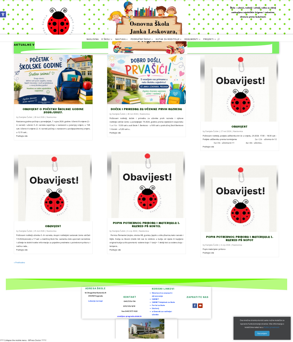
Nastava (120, 39)
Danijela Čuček (25, 117)
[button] (3, 14)
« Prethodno (19, 262)
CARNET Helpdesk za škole (163, 302)
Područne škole (141, 39)
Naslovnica (51, 117)
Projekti (208, 39)
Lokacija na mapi (95, 301)
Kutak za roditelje (167, 39)
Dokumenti (191, 39)
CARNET (155, 299)
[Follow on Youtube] (200, 305)
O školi (105, 39)
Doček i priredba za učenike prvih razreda (146, 109)
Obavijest (53, 226)
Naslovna (93, 39)
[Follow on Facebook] (195, 305)
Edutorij (155, 308)
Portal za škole (158, 305)
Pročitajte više (22, 136)
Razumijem (262, 333)
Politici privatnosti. (271, 327)
